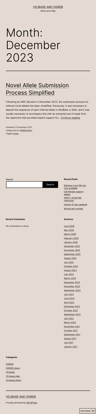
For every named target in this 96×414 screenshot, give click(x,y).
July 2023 (69, 294)
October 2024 (71, 266)
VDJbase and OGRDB (48, 7)
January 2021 (70, 346)
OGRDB (9, 364)
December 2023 (72, 282)
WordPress (31, 402)
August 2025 (70, 258)
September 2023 (72, 290)
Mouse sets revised (73, 208)
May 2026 (69, 230)
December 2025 (72, 246)
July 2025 (69, 262)
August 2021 (70, 338)
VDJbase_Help (13, 376)
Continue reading (70, 117)
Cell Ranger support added (74, 193)
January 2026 (71, 242)
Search (9, 179)
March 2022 (70, 322)
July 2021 (68, 342)
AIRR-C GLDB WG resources (72, 199)
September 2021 (72, 334)
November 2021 (72, 326)
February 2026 (71, 238)
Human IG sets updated (75, 204)
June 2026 (69, 226)
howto (16, 133)
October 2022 (71, 310)
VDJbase (10, 372)
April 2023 (69, 302)
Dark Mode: (86, 411)
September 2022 (72, 314)
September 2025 (72, 254)
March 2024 (70, 278)
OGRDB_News (26, 130)
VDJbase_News (13, 380)
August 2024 (70, 270)
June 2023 (69, 298)
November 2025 (72, 250)
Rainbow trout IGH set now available (75, 186)
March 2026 (70, 234)
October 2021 (71, 330)
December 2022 (72, 306)
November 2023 (72, 286)
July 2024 (69, 274)
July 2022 (69, 318)
